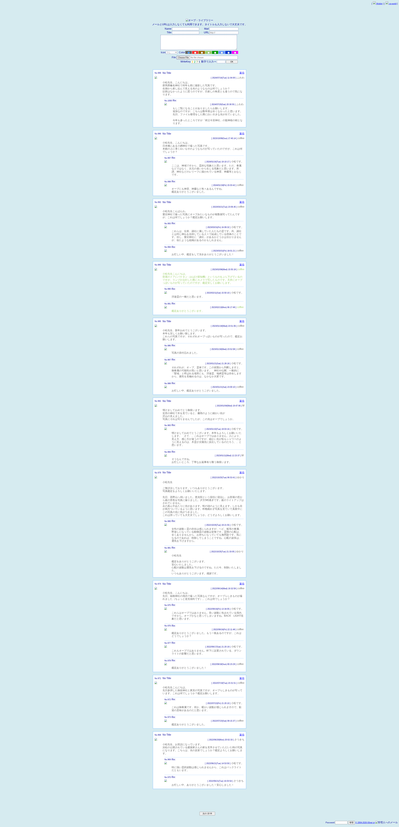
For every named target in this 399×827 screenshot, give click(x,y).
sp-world (392, 3)
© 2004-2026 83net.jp (365, 822)
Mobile (379, 3)
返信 (241, 72)
